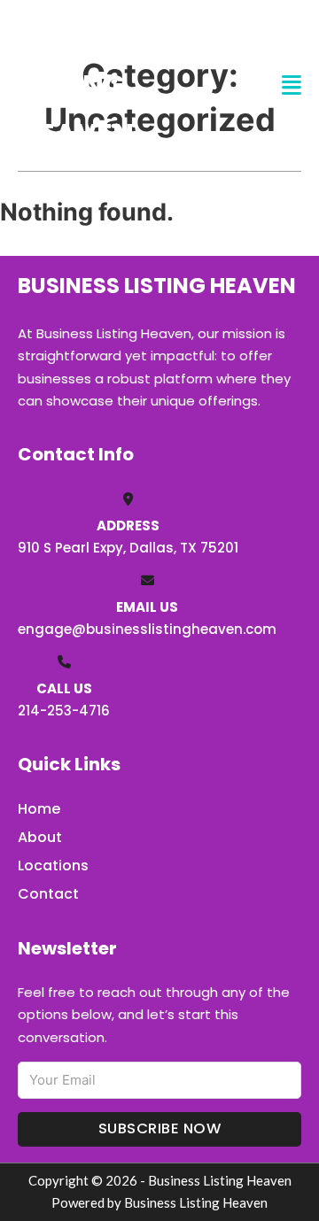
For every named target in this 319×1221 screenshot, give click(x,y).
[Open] (291, 85)
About (40, 837)
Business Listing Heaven (85, 85)
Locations (53, 865)
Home (39, 809)
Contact (48, 894)
